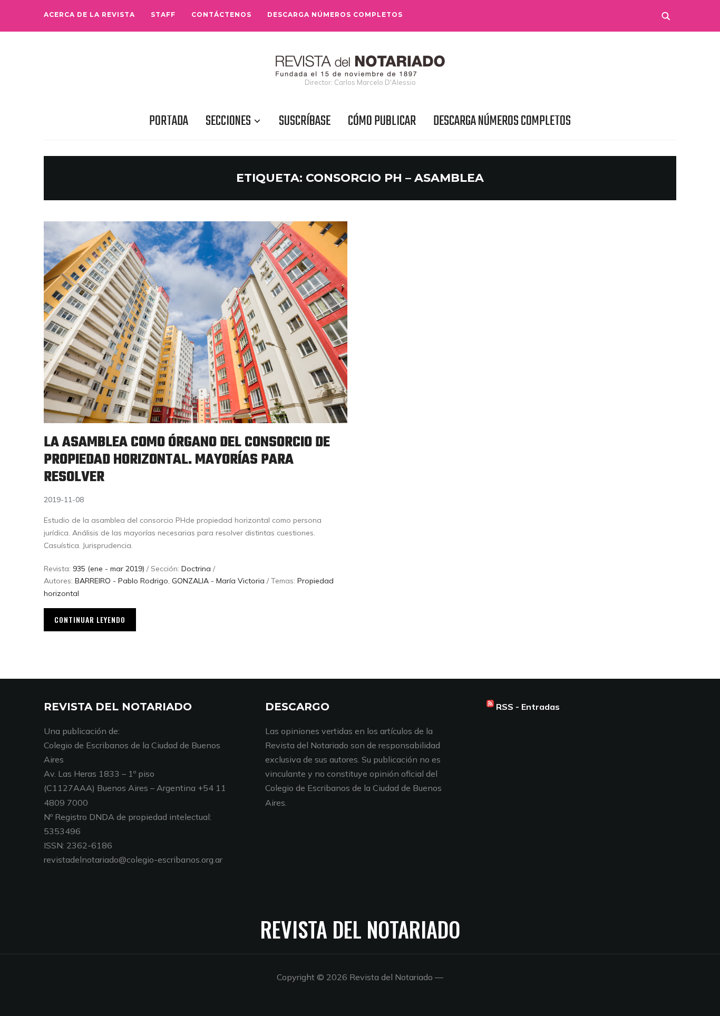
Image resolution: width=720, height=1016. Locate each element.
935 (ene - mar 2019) (108, 568)
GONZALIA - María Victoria (218, 580)
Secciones (228, 121)
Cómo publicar (382, 121)
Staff (163, 14)
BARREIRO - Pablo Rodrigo (121, 580)
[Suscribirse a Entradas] (490, 706)
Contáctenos (221, 14)
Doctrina (196, 568)
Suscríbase (304, 121)
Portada (168, 121)
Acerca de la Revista (89, 14)
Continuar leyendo (89, 619)
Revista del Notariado (360, 929)
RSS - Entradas (528, 706)
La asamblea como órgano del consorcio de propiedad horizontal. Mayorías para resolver (187, 460)
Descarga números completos (335, 14)
